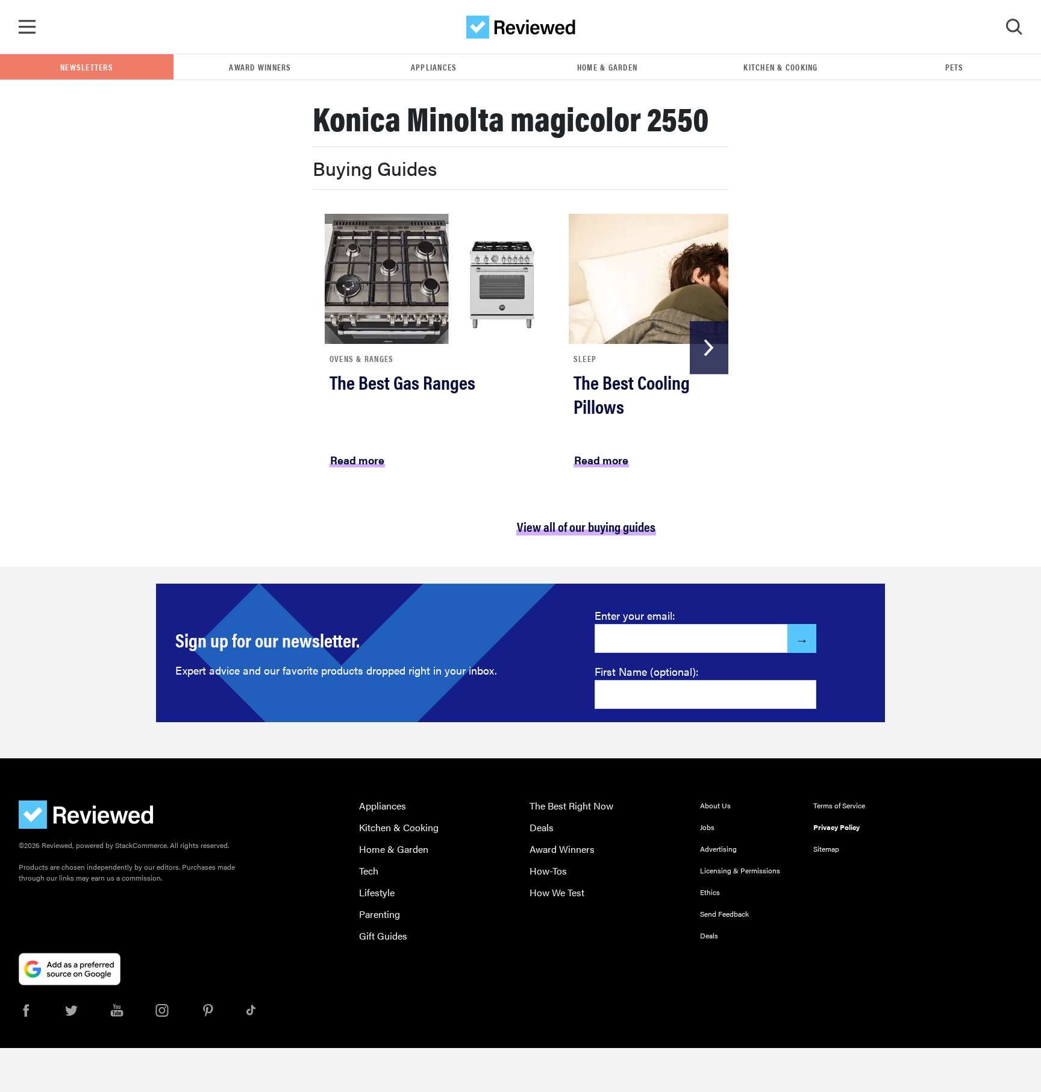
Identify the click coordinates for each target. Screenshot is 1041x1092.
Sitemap (826, 848)
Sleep (585, 358)
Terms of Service (839, 805)
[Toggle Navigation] (27, 27)
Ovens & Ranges (362, 358)
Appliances (434, 67)
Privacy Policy (836, 827)
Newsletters (86, 67)
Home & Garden (607, 67)
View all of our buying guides (586, 526)
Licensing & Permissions (740, 870)
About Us (715, 805)
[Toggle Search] (1013, 27)
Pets (954, 67)
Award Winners (260, 67)
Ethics (710, 892)
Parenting (379, 914)
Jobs (707, 827)
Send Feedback (724, 913)
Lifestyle (377, 892)
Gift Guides (383, 936)
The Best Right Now (571, 806)
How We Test (557, 892)
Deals (542, 827)
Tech (368, 871)
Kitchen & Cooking (780, 67)
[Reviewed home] (520, 27)
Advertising (718, 848)
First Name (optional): (647, 671)
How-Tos (548, 871)
